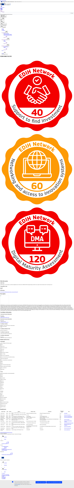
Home (3, 28)
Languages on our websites (5, 475)
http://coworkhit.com (67, 429)
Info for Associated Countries (8, 34)
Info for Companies (6, 33)
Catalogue (3, 30)
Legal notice (3, 477)
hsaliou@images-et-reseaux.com (4, 317)
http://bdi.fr (65, 413)
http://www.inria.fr (66, 419)
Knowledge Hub (6, 46)
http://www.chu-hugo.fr (67, 426)
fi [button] (2, 9)
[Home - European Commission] (6, 5)
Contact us (3, 473)
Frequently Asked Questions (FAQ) (7, 449)
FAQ (2, 50)
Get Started (3, 32)
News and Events (4, 39)
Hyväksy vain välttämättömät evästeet (54, 482)
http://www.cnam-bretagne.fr (68, 416)
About (3, 29)
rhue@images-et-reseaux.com (4, 322)
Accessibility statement (5, 446)
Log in (3, 7)
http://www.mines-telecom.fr (68, 417)
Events (5, 41)
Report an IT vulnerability (5, 474)
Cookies (3, 476)
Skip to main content (3, 0)
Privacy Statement (4, 450)
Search (3, 11)
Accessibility (4, 478)
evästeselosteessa (17, 484)
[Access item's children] (6, 32)
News (4, 40)
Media (4, 47)
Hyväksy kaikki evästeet (40, 482)
